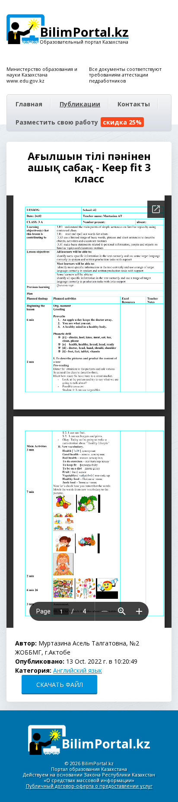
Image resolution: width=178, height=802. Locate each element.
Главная (29, 104)
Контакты (134, 104)
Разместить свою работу (79, 122)
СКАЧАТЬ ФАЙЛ (59, 685)
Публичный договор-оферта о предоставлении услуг (89, 786)
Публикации (80, 104)
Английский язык (77, 670)
